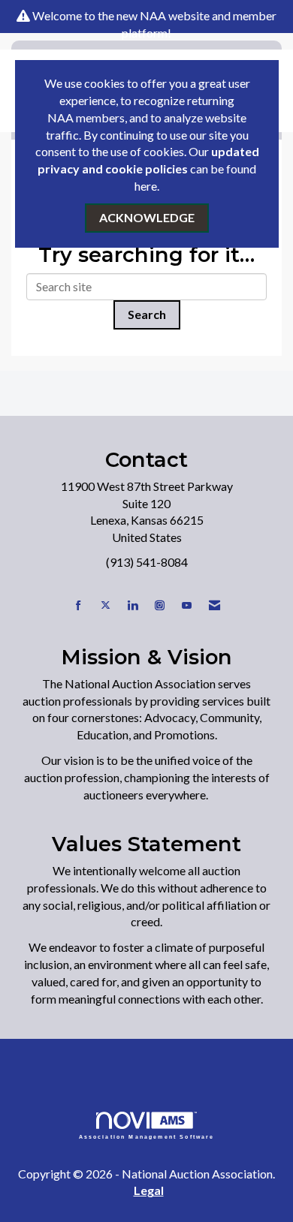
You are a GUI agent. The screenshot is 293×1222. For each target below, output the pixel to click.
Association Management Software (147, 1136)
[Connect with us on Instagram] (159, 605)
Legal (149, 1190)
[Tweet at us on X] (105, 605)
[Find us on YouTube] (186, 605)
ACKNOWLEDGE (147, 217)
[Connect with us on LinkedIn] (132, 605)
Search (147, 314)
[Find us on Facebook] (78, 605)
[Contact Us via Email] (214, 605)
